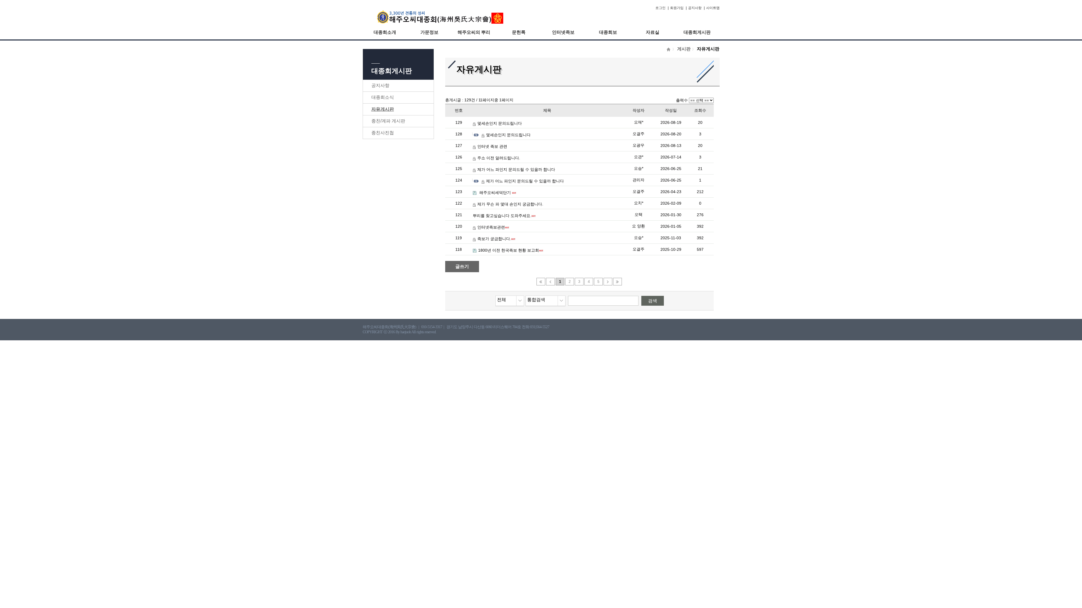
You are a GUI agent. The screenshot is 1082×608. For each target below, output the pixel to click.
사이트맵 (713, 8)
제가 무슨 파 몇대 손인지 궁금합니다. (510, 204)
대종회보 (608, 32)
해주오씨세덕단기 (495, 192)
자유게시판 (382, 109)
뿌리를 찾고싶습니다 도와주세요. (502, 215)
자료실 (652, 32)
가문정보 (429, 32)
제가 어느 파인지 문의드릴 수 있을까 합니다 (516, 169)
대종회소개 (385, 32)
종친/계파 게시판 (388, 121)
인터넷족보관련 (491, 227)
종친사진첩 (382, 132)
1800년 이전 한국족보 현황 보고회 (508, 250)
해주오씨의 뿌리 (474, 32)
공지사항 (695, 8)
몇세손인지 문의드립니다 (499, 123)
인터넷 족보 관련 (492, 146)
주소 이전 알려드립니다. (498, 158)
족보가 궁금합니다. (494, 238)
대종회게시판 (697, 32)
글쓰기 (462, 266)
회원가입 (677, 8)
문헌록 (519, 32)
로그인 (660, 8)
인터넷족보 (563, 32)
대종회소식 (382, 97)
